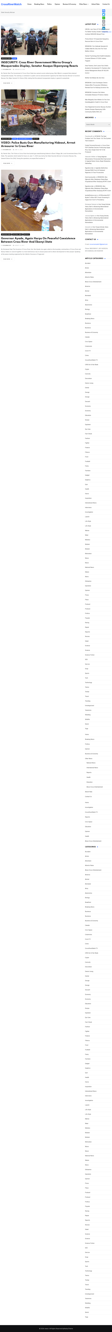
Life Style (88, 521)
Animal (87, 291)
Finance (87, 447)
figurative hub (89, 168)
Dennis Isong (89, 383)
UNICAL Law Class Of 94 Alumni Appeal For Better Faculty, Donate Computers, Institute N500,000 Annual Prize (97, 31)
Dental (87, 387)
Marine (87, 530)
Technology (88, 682)
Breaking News (39, 4)
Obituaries (88, 581)
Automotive (88, 305)
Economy (88, 406)
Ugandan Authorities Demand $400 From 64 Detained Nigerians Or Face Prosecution (96, 170)
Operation (88, 586)
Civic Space (88, 341)
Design (87, 392)
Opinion (57, 4)
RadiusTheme (68, 1328)
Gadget (87, 475)
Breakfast (88, 314)
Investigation (89, 512)
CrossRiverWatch (11, 4)
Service (87, 664)
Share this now (106, 32)
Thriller (87, 692)
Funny (87, 466)
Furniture (87, 470)
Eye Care (87, 429)
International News (91, 503)
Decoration (88, 378)
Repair (87, 627)
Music (87, 558)
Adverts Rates (89, 277)
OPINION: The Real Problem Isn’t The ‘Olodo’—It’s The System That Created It (98, 138)
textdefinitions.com (91, 195)
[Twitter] (107, 14)
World (87, 724)
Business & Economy (69, 4)
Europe (87, 420)
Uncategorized (89, 705)
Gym (86, 484)
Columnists (88, 346)
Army (86, 300)
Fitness (87, 452)
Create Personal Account (92, 145)
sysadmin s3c (7, 69)
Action (87, 268)
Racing (87, 622)
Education (88, 415)
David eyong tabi (90, 177)
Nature (87, 572)
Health (87, 489)
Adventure (88, 272)
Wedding (87, 715)
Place (87, 599)
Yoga (86, 728)
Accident (87, 263)
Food (86, 457)
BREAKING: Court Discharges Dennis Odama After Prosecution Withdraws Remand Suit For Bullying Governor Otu (97, 85)
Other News (83, 4)
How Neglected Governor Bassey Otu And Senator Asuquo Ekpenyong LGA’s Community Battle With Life (98, 109)
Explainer (88, 424)
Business (88, 323)
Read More (6, 83)
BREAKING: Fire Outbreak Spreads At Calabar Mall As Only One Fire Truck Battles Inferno (96, 48)
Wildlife (87, 719)
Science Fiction (89, 655)
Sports (87, 673)
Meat (86, 535)
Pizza (87, 595)
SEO (86, 659)
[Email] (107, 25)
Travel (87, 696)
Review (87, 636)
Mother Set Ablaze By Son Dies (94, 78)
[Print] (107, 21)
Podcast (87, 604)
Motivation (88, 553)
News (87, 576)
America (87, 286)
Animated (88, 295)
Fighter (87, 443)
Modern (87, 544)
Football (87, 461)
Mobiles (87, 540)
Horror (87, 493)
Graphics (87, 480)
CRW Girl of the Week (91, 364)
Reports (87, 632)
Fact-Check (88, 434)
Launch (87, 517)
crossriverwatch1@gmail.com (99, 244)
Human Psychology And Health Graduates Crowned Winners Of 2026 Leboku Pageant (97, 58)
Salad (86, 641)
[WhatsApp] (107, 18)
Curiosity (87, 374)
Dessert (87, 401)
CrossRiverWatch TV (91, 360)
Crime (87, 355)
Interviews (88, 507)
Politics (49, 4)
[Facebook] (107, 11)
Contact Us (106, 4)
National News (89, 567)
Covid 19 (87, 351)
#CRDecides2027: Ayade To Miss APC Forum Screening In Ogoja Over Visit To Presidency (97, 197)
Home (29, 4)
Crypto (87, 369)
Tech (86, 678)
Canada (87, 337)
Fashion (87, 438)
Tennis (87, 687)
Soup (86, 669)
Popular (87, 618)
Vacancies (88, 710)
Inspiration (88, 498)
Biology (87, 309)
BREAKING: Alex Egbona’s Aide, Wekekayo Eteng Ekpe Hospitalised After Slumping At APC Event (98, 179)
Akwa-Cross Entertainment (93, 282)
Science (87, 645)
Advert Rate (95, 4)
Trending (87, 701)
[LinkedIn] (107, 28)
